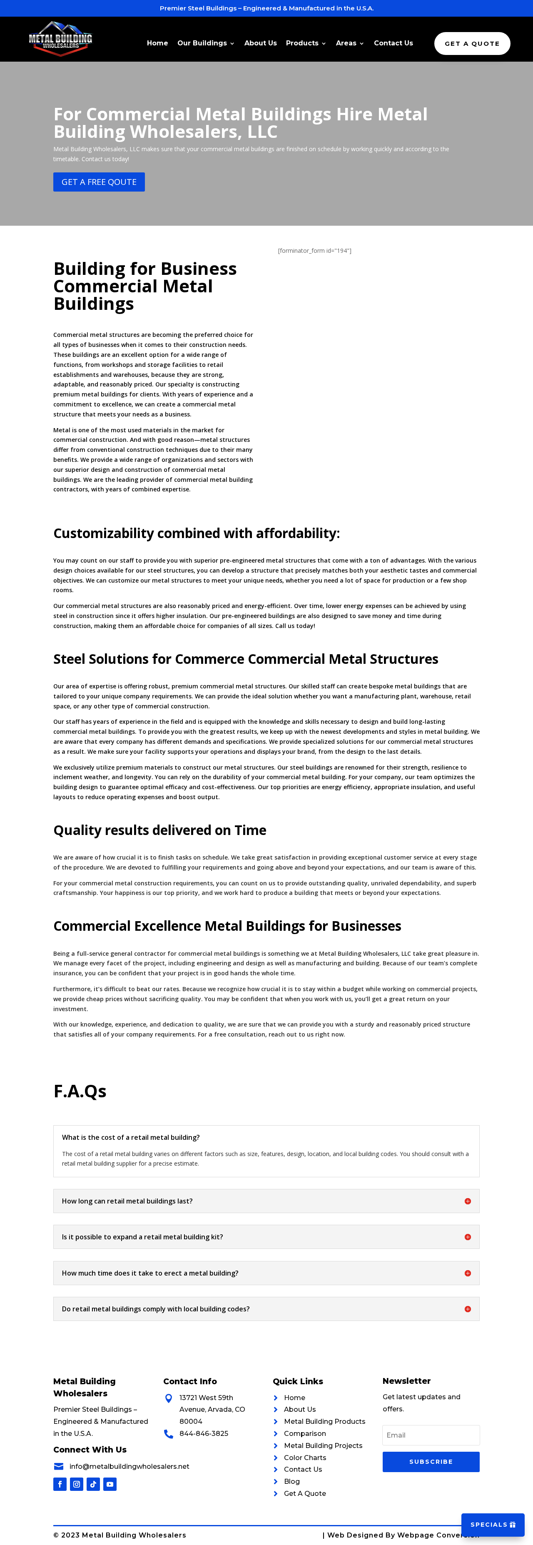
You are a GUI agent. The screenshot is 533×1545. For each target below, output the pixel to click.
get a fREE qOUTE (99, 181)
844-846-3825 (203, 1434)
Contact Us (393, 43)
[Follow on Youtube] (110, 1484)
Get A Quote (472, 43)
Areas (346, 43)
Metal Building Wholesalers (134, 1535)
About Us (260, 43)
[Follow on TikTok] (93, 1484)
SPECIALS (489, 1524)
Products (302, 43)
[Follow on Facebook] (60, 1484)
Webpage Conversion (438, 1535)
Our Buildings (202, 43)
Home (157, 43)
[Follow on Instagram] (76, 1484)
